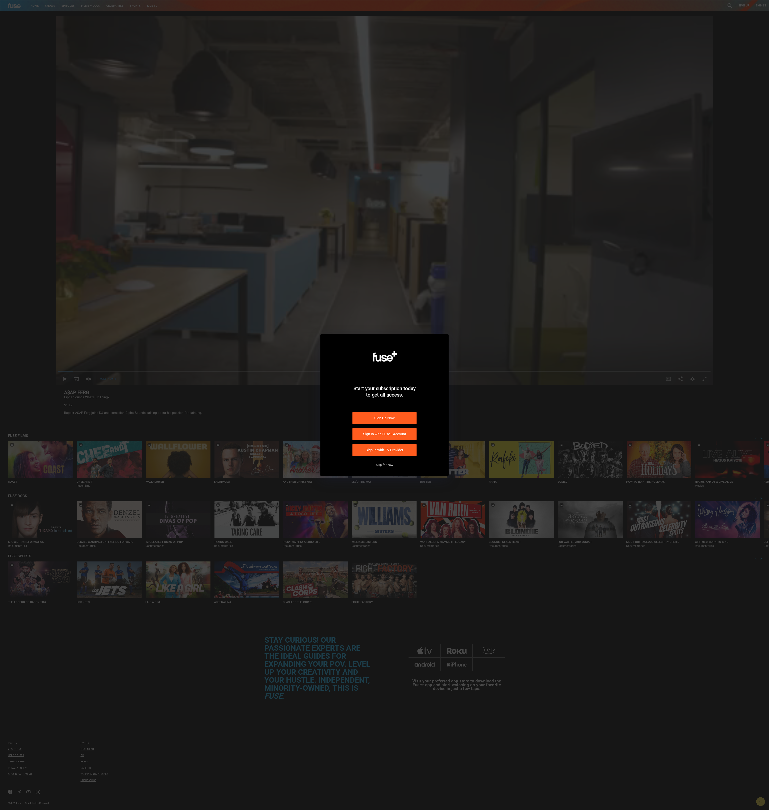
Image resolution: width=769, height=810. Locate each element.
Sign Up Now (384, 418)
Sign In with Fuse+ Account (384, 434)
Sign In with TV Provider (384, 450)
